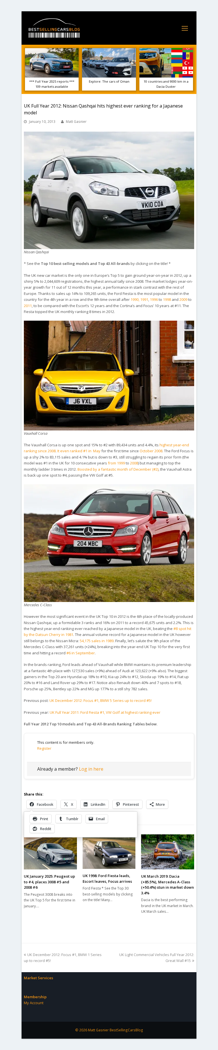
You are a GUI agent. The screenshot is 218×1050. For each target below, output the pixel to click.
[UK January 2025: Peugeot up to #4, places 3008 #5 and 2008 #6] (50, 851)
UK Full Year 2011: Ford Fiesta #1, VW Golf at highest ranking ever (105, 712)
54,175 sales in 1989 (97, 640)
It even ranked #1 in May (78, 450)
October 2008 (151, 450)
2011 (28, 305)
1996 (154, 299)
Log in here (91, 769)
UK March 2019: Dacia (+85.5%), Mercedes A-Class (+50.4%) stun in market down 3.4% (167, 884)
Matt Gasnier (76, 121)
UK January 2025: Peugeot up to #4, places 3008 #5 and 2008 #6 (49, 882)
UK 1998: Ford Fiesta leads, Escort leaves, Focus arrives (107, 878)
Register (44, 748)
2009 (183, 299)
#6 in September (80, 652)
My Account (33, 1002)
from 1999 (116, 463)
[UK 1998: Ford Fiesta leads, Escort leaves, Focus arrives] (109, 851)
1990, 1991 (139, 299)
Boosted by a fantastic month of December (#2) (117, 469)
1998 (167, 299)
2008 (134, 463)
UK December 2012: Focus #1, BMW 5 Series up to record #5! (100, 700)
